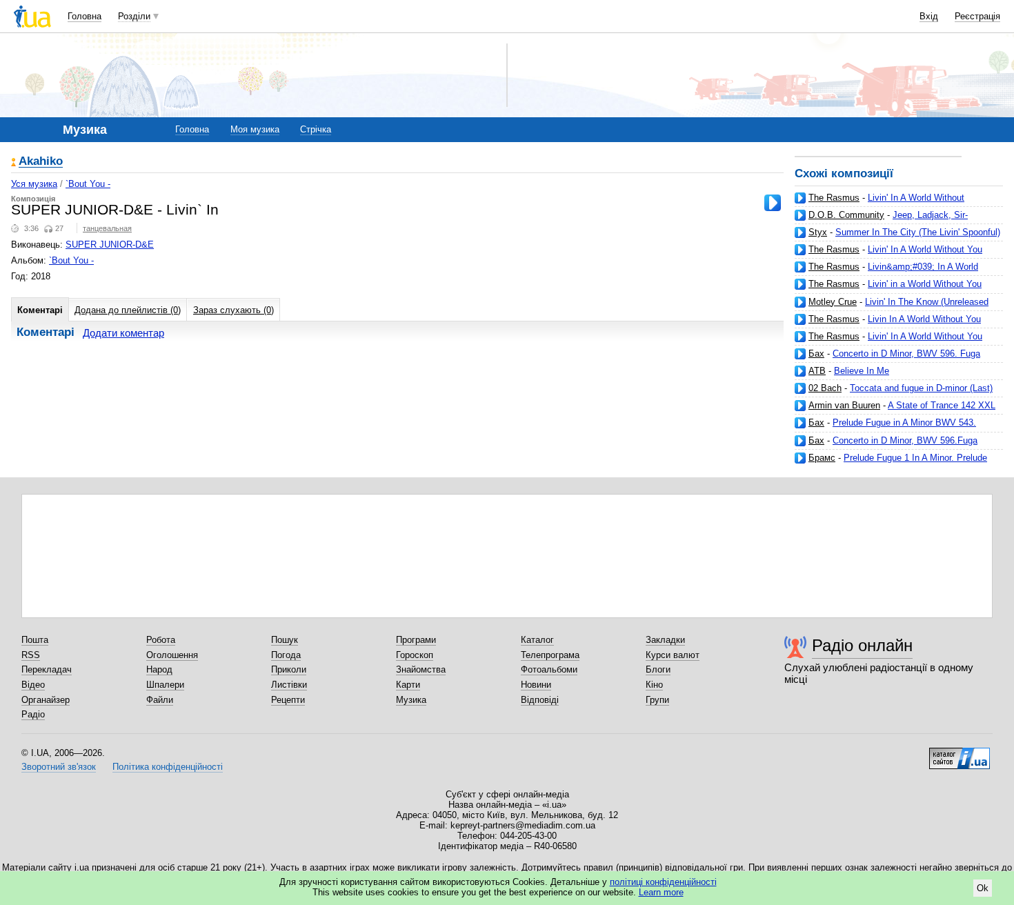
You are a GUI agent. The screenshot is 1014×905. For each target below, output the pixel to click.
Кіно (654, 684)
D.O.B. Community (846, 215)
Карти (408, 684)
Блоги (658, 669)
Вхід (928, 16)
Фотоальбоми (549, 669)
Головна (84, 16)
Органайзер (45, 700)
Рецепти (288, 700)
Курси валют (672, 655)
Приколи (288, 669)
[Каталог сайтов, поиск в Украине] (959, 753)
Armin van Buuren (844, 405)
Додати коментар (123, 333)
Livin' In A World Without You (925, 336)
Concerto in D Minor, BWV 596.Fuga (905, 440)
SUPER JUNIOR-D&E (110, 244)
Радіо (33, 714)
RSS (30, 655)
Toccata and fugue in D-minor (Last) (921, 388)
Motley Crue (832, 302)
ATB (817, 371)
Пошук (284, 640)
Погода (286, 655)
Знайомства (421, 669)
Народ (159, 669)
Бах (816, 353)
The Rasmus (833, 197)
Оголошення (172, 655)
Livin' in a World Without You (925, 284)
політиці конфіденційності (663, 882)
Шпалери (165, 684)
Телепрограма (550, 655)
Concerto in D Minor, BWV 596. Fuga (906, 353)
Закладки (665, 640)
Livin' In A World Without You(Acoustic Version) (879, 203)
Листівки (289, 684)
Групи (657, 700)
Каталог (537, 640)
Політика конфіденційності (167, 767)
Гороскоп (414, 655)
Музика (411, 700)
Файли (159, 700)
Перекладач (46, 669)
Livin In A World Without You (924, 319)
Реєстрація (977, 16)
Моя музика (254, 129)
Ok (982, 888)
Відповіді (540, 700)
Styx (817, 232)
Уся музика (34, 184)
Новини (536, 684)
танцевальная (107, 228)
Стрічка (315, 129)
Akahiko (41, 162)
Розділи (134, 16)
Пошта (34, 640)
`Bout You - (88, 184)
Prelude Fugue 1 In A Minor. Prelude (915, 457)
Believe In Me (861, 371)
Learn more (661, 892)
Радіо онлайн (862, 645)
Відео (33, 684)
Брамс (821, 457)
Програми (416, 640)
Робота (160, 640)
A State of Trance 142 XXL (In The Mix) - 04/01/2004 (895, 410)
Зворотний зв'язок (58, 767)
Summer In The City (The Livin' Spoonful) (917, 232)
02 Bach (825, 388)
